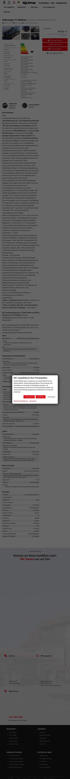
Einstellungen (51, 397)
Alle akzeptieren (29, 397)
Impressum (32, 401)
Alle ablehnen (40, 397)
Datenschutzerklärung (21, 401)
